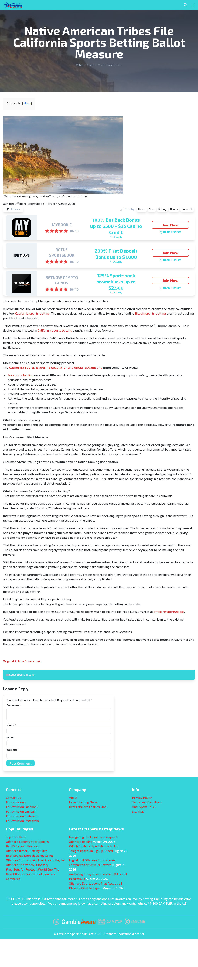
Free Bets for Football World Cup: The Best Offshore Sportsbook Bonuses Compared (32, 873)
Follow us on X (16, 802)
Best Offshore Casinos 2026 (88, 807)
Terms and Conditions (147, 802)
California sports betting (32, 313)
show (27, 103)
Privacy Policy (142, 797)
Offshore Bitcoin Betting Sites (26, 851)
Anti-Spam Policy (144, 807)
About (73, 797)
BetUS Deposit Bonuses (22, 846)
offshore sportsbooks (169, 611)
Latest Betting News (83, 802)
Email (10, 737)
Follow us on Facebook (22, 807)
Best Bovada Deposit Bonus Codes (30, 855)
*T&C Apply (116, 237)
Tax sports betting (20, 375)
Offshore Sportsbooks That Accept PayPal (35, 860)
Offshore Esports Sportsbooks (27, 841)
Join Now (170, 225)
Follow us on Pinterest (22, 816)
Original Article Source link (21, 661)
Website (12, 749)
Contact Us (13, 797)
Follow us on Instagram (22, 820)
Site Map (138, 811)
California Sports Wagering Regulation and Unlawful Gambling (55, 367)
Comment (13, 705)
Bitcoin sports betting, (150, 313)
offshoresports (111, 65)
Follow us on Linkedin (21, 811)
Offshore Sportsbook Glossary (27, 865)
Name (11, 725)
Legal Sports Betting (22, 674)
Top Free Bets (16, 837)
